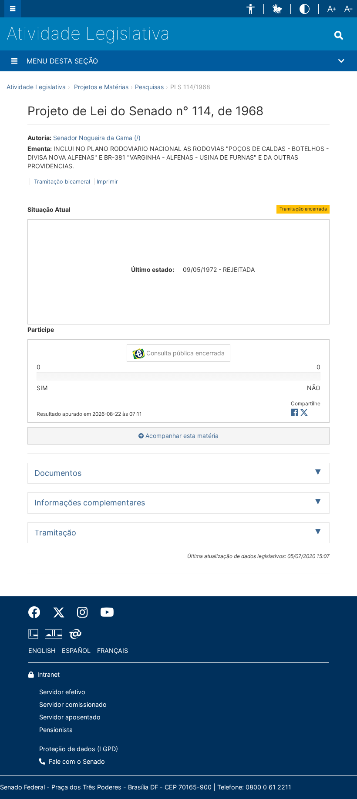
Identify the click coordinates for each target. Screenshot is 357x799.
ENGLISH (42, 650)
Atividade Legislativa (88, 33)
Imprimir (107, 181)
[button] (250, 9)
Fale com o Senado (76, 761)
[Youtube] (104, 612)
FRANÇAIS (112, 650)
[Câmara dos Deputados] (34, 634)
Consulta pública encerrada (185, 353)
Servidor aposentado (70, 717)
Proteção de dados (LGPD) (78, 748)
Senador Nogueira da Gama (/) (97, 137)
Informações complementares (89, 502)
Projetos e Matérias (101, 86)
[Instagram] (82, 612)
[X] (304, 413)
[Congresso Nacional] (53, 634)
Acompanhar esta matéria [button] (181, 435)
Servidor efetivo (62, 691)
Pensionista (56, 729)
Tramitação (55, 532)
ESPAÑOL (76, 650)
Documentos (57, 473)
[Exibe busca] (338, 35)
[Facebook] (37, 612)
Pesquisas (149, 86)
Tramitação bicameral (62, 181)
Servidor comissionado (73, 704)
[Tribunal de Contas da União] (73, 634)
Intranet (48, 674)
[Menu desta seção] (14, 61)
